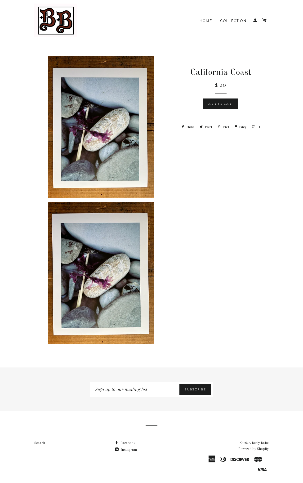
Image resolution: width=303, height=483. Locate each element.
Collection (233, 21)
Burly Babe (260, 443)
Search (39, 443)
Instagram (128, 449)
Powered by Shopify (253, 449)
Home (206, 21)
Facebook (127, 443)
